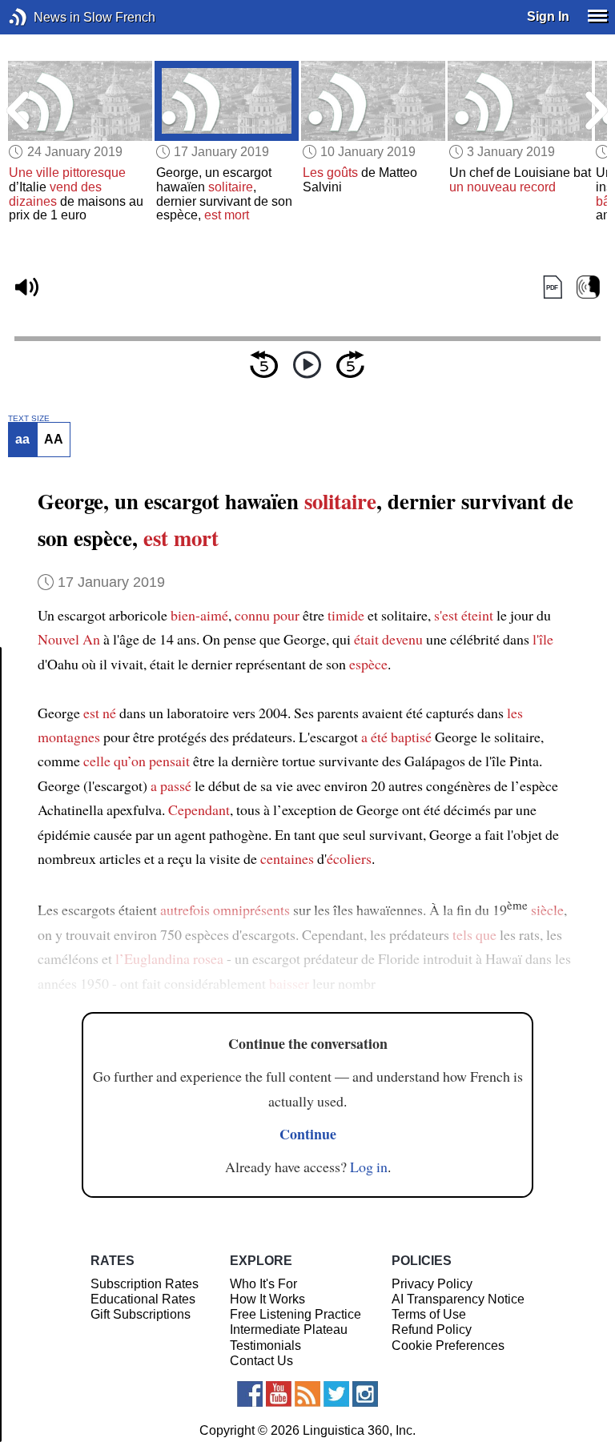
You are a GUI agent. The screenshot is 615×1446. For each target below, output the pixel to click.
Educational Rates (142, 1299)
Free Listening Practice (295, 1314)
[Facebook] (250, 1394)
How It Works (267, 1299)
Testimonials (265, 1345)
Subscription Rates (144, 1284)
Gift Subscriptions (140, 1314)
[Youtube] (278, 1394)
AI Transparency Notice (458, 1299)
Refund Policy (432, 1329)
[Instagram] (365, 1394)
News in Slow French (42, 17)
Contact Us (261, 1361)
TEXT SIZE (29, 419)
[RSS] (307, 1394)
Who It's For (263, 1284)
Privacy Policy (432, 1284)
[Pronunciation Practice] (588, 287)
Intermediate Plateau (289, 1329)
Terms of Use (429, 1314)
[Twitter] (336, 1394)
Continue (307, 1133)
